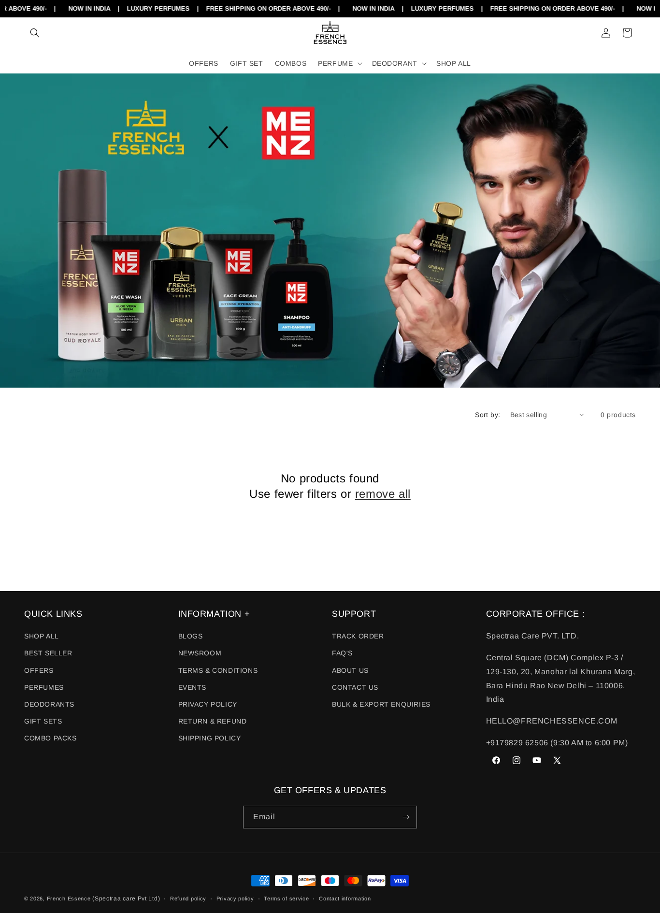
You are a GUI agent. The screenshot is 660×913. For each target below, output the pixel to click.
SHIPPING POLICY (209, 738)
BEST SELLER (48, 653)
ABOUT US (350, 670)
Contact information (345, 898)
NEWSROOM (200, 653)
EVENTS (192, 687)
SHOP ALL (41, 636)
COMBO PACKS (50, 738)
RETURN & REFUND (212, 721)
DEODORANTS (49, 704)
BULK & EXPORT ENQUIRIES (381, 704)
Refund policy (188, 898)
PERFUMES (44, 687)
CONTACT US (355, 687)
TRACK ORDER (358, 636)
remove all (383, 493)
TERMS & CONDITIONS (218, 670)
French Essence (69, 898)
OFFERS (39, 670)
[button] (34, 32)
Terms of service (286, 898)
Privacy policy (235, 898)
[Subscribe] (405, 817)
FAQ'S (342, 653)
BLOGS (190, 636)
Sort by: (487, 415)
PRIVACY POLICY (207, 704)
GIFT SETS (43, 721)
